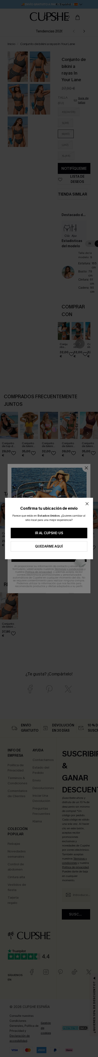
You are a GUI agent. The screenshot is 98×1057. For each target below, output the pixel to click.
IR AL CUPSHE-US (49, 533)
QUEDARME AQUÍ (49, 546)
